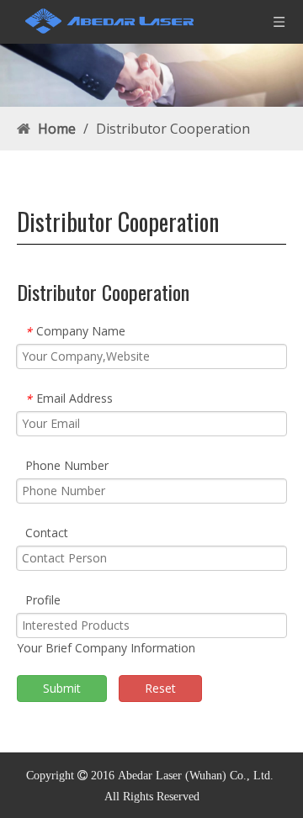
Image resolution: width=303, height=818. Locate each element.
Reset (160, 688)
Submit (62, 688)
